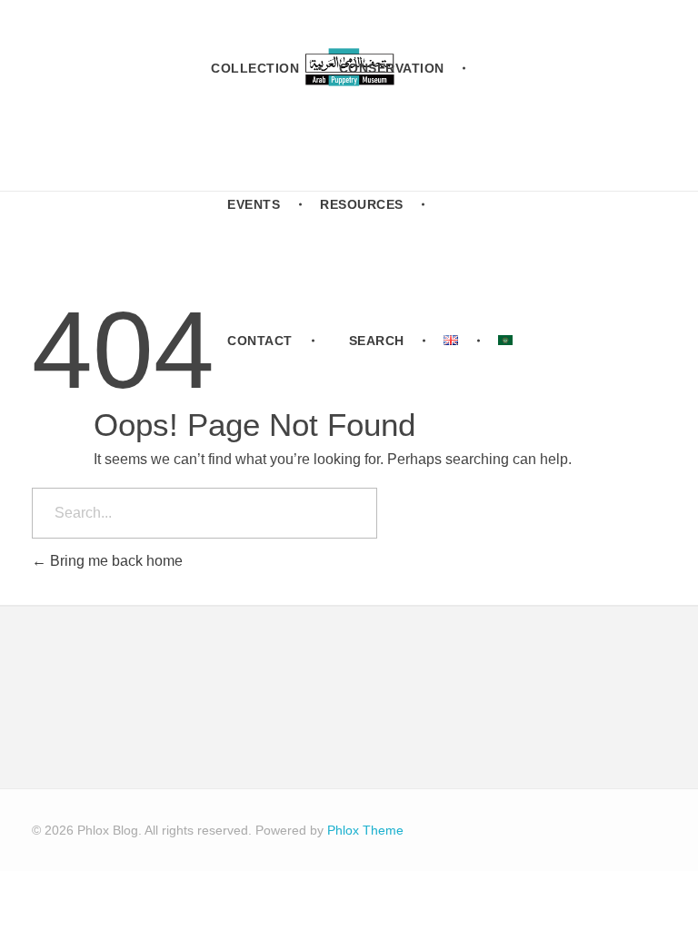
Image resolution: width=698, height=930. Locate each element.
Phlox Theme (365, 830)
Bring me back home (114, 561)
